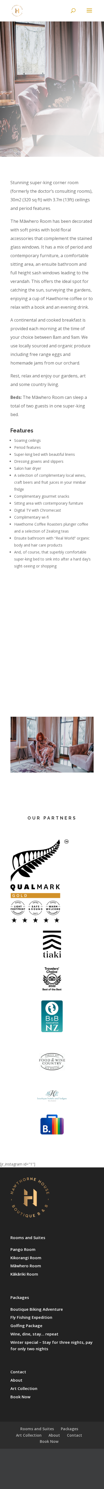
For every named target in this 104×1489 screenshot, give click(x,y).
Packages (19, 1297)
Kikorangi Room (25, 1257)
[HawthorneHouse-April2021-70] (52, 771)
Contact (18, 1371)
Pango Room (22, 1249)
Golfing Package (26, 1325)
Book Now (20, 1396)
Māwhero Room (25, 1265)
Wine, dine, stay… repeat (34, 1334)
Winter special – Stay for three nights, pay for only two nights (51, 1345)
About (16, 1380)
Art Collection (23, 1388)
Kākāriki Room (24, 1274)
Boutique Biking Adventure (36, 1309)
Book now (52, 134)
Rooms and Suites (27, 1237)
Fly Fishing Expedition (31, 1317)
